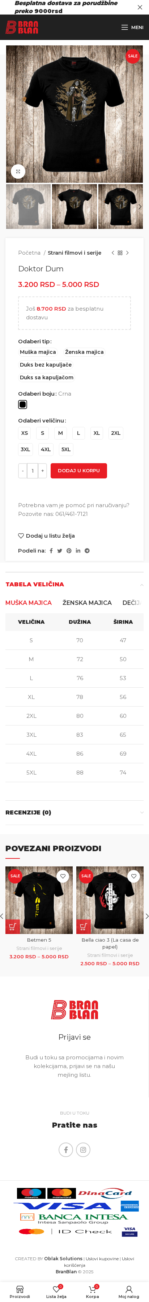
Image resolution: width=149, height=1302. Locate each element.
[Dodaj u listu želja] (62, 876)
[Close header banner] (140, 7)
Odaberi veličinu (41, 420)
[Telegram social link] (87, 550)
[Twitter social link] (59, 550)
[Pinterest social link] (69, 550)
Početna (30, 253)
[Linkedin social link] (78, 550)
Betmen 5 (39, 940)
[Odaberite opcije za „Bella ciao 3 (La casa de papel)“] (83, 926)
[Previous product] (112, 253)
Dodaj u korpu (79, 470)
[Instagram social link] (83, 1150)
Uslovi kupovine (102, 1258)
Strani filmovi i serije (74, 253)
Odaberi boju (36, 393)
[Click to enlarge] (18, 171)
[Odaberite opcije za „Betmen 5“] (12, 926)
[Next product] (127, 253)
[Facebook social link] (51, 550)
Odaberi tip (34, 341)
